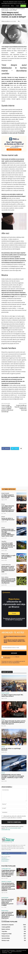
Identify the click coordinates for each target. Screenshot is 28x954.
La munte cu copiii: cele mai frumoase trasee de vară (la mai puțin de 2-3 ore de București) (8, 545)
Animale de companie (6, 881)
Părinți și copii (4, 553)
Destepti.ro (4, 858)
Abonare (14, 653)
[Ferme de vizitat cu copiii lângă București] (22, 520)
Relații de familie (5, 493)
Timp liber (3, 541)
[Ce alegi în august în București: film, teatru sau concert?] (22, 497)
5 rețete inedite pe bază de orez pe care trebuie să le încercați (21, 408)
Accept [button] (23, 5)
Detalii (17, 5)
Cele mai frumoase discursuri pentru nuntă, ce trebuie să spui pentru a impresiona (7, 915)
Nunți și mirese (4, 910)
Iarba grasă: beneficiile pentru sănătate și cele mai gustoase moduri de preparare (8, 581)
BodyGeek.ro (4, 861)
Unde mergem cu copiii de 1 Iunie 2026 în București (8, 557)
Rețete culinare (4, 577)
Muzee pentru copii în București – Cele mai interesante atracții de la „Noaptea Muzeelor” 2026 (8, 569)
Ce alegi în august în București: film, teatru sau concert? (7, 496)
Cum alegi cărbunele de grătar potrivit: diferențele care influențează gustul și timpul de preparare (7, 508)
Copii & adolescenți (6, 564)
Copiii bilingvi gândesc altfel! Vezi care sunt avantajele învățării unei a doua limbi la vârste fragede (8, 873)
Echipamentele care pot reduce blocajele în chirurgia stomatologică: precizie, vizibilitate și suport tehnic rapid (8, 532)
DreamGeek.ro (5, 859)
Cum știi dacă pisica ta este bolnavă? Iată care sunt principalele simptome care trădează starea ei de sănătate (8, 886)
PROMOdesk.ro (5, 854)
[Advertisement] (14, 429)
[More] (21, 448)
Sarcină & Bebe (4, 8)
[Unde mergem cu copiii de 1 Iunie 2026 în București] (22, 557)
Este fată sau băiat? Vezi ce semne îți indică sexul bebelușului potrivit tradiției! (7, 902)
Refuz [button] (12, 5)
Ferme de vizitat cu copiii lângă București (7, 519)
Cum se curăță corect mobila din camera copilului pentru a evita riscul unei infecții (7, 408)
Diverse (3, 504)
